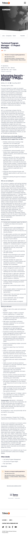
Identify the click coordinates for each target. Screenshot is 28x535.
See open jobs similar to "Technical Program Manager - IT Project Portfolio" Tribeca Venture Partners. (15, 60)
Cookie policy (17, 498)
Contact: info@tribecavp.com (10, 523)
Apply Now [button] (4, 466)
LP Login (4, 520)
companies (9, 35)
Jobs (10, 520)
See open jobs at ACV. (10, 56)
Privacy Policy (5, 532)
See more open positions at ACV (14, 485)
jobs (3, 35)
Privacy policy (11, 498)
